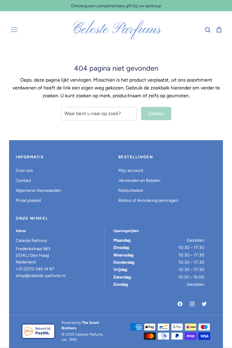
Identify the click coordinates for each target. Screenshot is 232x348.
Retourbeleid (130, 190)
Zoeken (156, 113)
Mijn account (130, 170)
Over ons (24, 170)
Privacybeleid (28, 200)
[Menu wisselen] (14, 29)
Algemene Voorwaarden (38, 190)
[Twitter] (204, 304)
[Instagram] (192, 304)
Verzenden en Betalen (139, 180)
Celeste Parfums (116, 29)
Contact (23, 180)
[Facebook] (180, 304)
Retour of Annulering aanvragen (148, 200)
